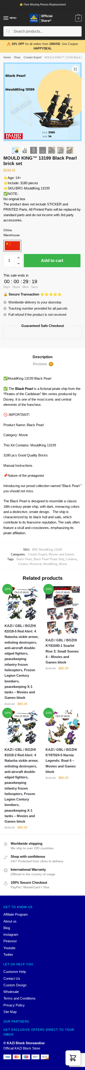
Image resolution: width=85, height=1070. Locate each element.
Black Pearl (24, 559)
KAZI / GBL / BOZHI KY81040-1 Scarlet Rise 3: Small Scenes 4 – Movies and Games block (62, 651)
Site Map (10, 1012)
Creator (22, 564)
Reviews (42, 364)
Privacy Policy (14, 1005)
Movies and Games (61, 554)
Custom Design (15, 985)
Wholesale (11, 992)
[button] (73, 1057)
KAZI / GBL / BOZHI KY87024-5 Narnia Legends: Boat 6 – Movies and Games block (61, 761)
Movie (63, 564)
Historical (35, 564)
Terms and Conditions (19, 998)
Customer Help (14, 972)
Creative (71, 559)
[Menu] (6, 18)
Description (43, 357)
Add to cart (52, 260)
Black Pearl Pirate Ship (49, 559)
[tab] (42, 357)
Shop (17, 57)
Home (7, 57)
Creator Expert (32, 57)
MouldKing (50, 564)
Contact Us (11, 978)
